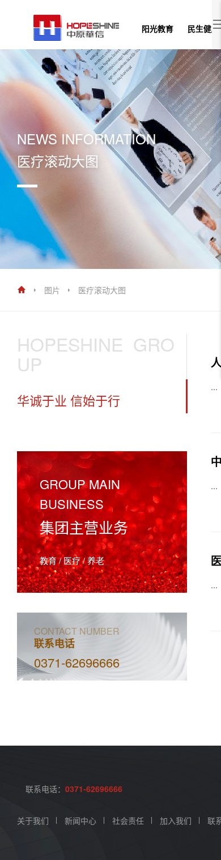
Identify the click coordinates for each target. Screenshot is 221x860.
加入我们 (176, 820)
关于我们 (33, 820)
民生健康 (203, 28)
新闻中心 (80, 820)
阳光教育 (157, 28)
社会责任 (128, 820)
